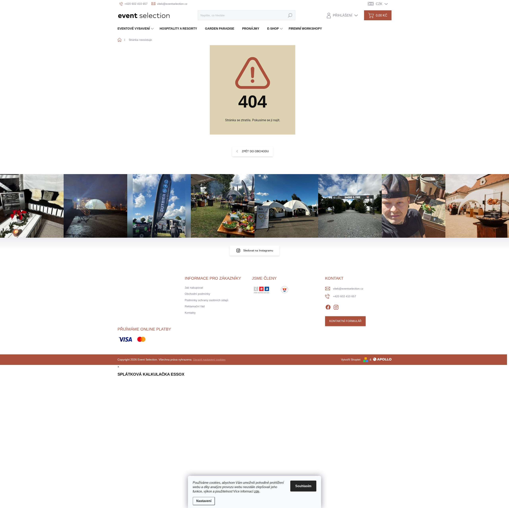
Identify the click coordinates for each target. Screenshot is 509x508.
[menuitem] (136, 28)
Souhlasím (303, 486)
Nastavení (203, 501)
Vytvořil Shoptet (350, 359)
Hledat (290, 15)
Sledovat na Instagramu (258, 250)
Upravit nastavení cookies (209, 359)
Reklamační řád (195, 306)
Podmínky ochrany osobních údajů (206, 300)
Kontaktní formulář (345, 321)
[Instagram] (336, 306)
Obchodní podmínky (197, 293)
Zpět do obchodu (255, 151)
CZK (379, 4)
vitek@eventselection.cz (348, 288)
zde (256, 491)
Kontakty (190, 312)
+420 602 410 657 (344, 296)
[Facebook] (328, 306)
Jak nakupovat (194, 287)
